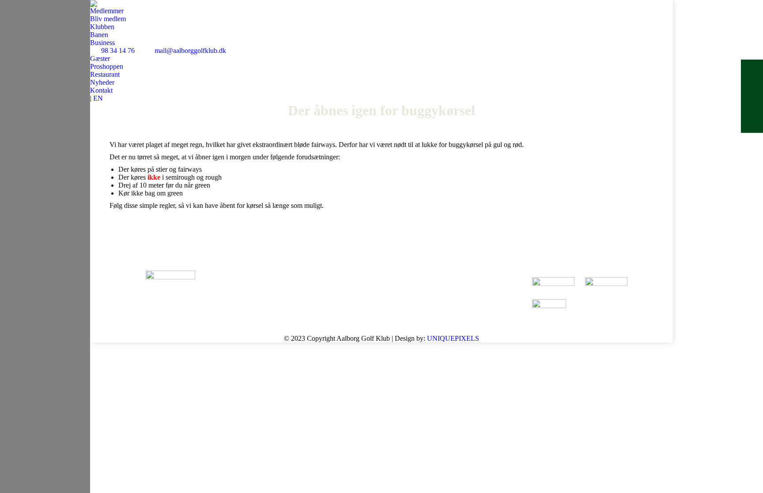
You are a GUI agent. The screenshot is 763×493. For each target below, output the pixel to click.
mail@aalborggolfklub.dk (190, 50)
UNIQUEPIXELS (453, 338)
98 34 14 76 (118, 50)
